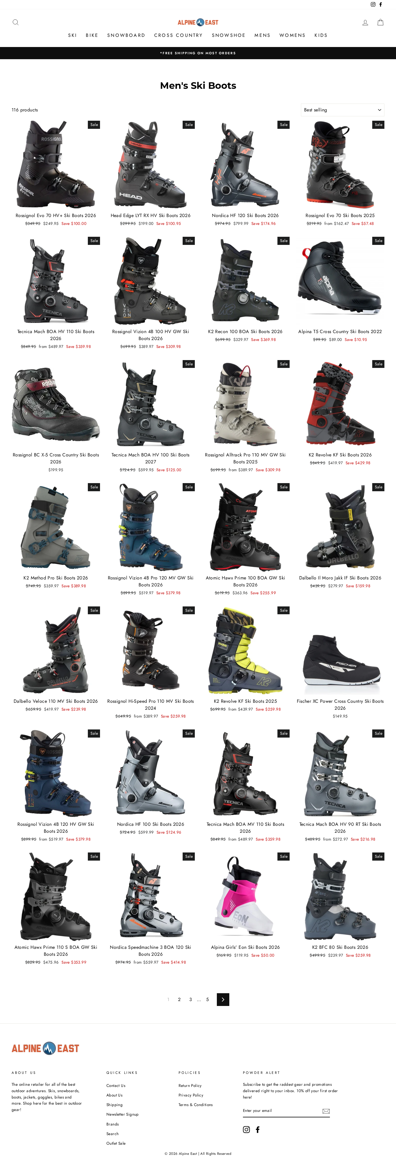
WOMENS (292, 35)
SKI (72, 35)
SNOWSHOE (229, 35)
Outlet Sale (116, 1143)
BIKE (92, 35)
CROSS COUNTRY (178, 35)
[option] (198, 53)
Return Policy (190, 1085)
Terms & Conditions (196, 1105)
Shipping (114, 1105)
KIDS (321, 35)
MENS (263, 35)
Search (112, 1134)
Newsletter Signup (122, 1114)
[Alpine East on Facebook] (257, 1129)
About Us (114, 1095)
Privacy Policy (191, 1095)
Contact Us (115, 1085)
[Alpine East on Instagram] (246, 1129)
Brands (112, 1124)
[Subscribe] (326, 1111)
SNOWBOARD (126, 35)
